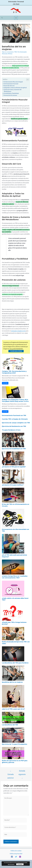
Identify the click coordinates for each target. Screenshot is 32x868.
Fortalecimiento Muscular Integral (13, 82)
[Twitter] (16, 857)
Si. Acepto (20, 864)
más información (11, 864)
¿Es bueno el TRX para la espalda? (14, 467)
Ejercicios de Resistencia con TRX (14, 426)
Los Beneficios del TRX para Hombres (15, 663)
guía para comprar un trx (18, 331)
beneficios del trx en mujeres (12, 682)
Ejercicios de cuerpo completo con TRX (16, 423)
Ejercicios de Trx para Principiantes (14, 744)
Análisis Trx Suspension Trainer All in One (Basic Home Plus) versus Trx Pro (15, 400)
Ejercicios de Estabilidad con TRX (14, 449)
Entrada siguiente (22, 771)
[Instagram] (20, 857)
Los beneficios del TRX (10, 725)
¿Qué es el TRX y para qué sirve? (13, 709)
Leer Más (5, 383)
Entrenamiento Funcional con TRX (14, 415)
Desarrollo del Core (9, 85)
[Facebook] (12, 857)
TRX (15, 52)
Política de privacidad (16, 853)
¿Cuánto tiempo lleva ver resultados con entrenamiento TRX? (14, 577)
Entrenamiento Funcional (11, 83)
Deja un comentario (8, 52)
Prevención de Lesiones (10, 95)
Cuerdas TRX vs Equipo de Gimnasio (15, 419)
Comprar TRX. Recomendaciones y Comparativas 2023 (14, 372)
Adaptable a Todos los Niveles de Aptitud (15, 87)
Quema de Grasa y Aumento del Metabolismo (12, 90)
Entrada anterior (10, 771)
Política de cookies (16, 851)
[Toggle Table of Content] (27, 79)
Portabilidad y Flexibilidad (11, 93)
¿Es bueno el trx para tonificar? (13, 485)
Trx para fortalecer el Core (11, 430)
